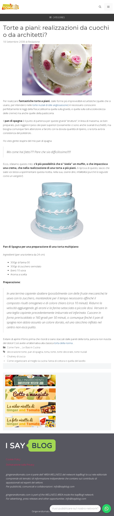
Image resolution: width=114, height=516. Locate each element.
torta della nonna (63, 343)
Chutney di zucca (16, 356)
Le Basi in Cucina (31, 347)
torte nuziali (80, 351)
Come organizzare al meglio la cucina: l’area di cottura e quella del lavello (46, 361)
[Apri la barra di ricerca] (100, 7)
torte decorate (65, 351)
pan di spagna (35, 351)
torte (53, 351)
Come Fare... (14, 347)
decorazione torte (17, 351)
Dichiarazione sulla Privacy (20, 464)
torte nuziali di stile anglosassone (50, 105)
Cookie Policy (13, 459)
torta (46, 351)
